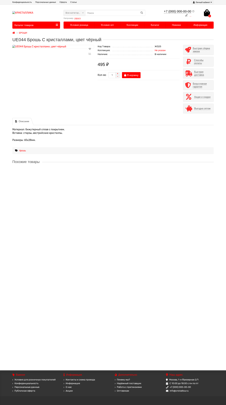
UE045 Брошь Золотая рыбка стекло (34, 175)
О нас (69, 387)
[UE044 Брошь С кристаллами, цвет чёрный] (53, 46)
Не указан (160, 50)
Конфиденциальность (22, 2)
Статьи (73, 2)
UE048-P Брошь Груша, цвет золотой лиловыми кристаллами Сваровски (54, 341)
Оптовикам (123, 390)
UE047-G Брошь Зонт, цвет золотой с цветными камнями (45, 274)
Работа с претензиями (129, 387)
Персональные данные (45, 2)
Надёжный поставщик (129, 383)
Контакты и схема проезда (80, 379)
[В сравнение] (89, 53)
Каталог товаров (23, 25)
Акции (69, 390)
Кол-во (102, 75)
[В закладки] (89, 48)
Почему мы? (123, 379)
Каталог (155, 25)
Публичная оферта (24, 390)
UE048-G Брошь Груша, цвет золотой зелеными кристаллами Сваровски (55, 308)
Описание (24, 121)
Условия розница (79, 25)
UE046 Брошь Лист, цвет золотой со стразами (39, 208)
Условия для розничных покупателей (35, 379)
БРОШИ (23, 32)
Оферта (63, 2)
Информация (200, 25)
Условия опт (107, 25)
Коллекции (132, 25)
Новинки (176, 25)
